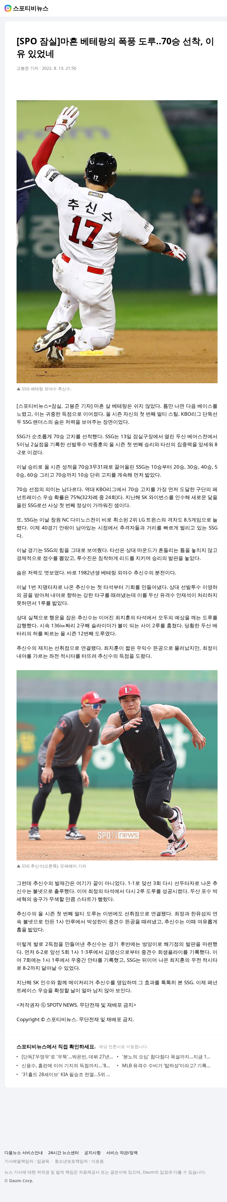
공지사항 (92, 1152)
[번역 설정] (188, 85)
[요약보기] (164, 85)
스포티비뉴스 (30, 8)
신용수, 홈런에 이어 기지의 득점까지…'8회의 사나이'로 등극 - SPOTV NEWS (68, 1065)
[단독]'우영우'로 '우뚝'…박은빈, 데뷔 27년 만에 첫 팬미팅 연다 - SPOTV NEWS (68, 1056)
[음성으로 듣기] (176, 85)
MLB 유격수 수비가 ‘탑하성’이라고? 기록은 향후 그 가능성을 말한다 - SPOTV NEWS (168, 1065)
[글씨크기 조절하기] (200, 85)
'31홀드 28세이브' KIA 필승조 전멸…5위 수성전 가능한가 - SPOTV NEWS (68, 1074)
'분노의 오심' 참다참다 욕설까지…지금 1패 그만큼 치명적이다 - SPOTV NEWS (168, 1056)
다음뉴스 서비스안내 (23, 1152)
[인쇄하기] (212, 85)
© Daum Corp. (18, 1180)
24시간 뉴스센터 (63, 1152)
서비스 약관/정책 (122, 1152)
